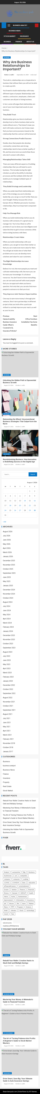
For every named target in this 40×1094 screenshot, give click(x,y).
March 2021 (7, 735)
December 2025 (9, 561)
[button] (9, 25)
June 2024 (7, 610)
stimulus (13, 910)
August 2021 (7, 714)
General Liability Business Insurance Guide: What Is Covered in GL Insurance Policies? (10, 323)
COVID (6, 883)
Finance (18, 42)
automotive (16, 872)
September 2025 (9, 573)
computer (16, 879)
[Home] (4, 25)
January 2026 (8, 556)
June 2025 (7, 577)
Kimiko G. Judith (9, 75)
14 (25, 501)
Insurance (24, 36)
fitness (6, 893)
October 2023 (8, 644)
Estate (6, 889)
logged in (15, 343)
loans (24, 903)
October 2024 (8, 598)
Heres (6, 896)
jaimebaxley (7, 923)
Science (28, 907)
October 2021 (8, 706)
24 (5, 510)
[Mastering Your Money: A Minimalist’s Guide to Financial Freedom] (20, 983)
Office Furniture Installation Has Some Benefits (29, 320)
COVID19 (15, 883)
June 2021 (7, 722)
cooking (25, 879)
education (32, 883)
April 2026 (7, 548)
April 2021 (7, 731)
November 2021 (9, 702)
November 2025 (9, 565)
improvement (8, 900)
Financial (31, 889)
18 (10, 505)
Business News (14, 31)
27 (20, 510)
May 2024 (6, 615)
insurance (30, 900)
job (5, 903)
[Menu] (9, 25)
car (16, 876)
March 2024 (7, 623)
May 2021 (6, 727)
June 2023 (7, 660)
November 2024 (9, 594)
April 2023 (7, 668)
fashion (14, 889)
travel (6, 914)
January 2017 (8, 751)
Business (7, 42)
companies (23, 876)
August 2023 (7, 652)
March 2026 (7, 552)
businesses (8, 876)
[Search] (33, 25)
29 (30, 510)
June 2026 (7, 540)
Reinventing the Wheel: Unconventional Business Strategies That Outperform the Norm (20, 421)
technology (30, 910)
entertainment (24, 886)
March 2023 (7, 673)
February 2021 (8, 739)
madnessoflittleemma (11, 926)
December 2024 (9, 590)
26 (15, 510)
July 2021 (6, 718)
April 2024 (7, 619)
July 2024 (6, 606)
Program (20, 907)
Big (24, 872)
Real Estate (7, 786)
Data (23, 883)
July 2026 (6, 536)
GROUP (23, 893)
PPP (12, 907)
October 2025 (8, 569)
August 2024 (7, 602)
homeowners (22, 896)
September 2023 (9, 648)
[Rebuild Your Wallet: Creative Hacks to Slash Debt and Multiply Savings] (20, 944)
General (14, 893)
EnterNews (22, 1091)
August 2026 (7, 532)
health (31, 893)
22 (30, 505)
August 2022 (7, 698)
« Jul (4, 522)
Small (5, 910)
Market (31, 903)
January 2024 (8, 631)
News (6, 907)
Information (20, 900)
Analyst (6, 872)
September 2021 (9, 710)
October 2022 (8, 689)
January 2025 (8, 586)
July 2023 (6, 656)
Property (6, 782)
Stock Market (9, 36)
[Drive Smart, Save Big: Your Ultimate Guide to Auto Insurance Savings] (20, 1062)
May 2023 (6, 664)
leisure (11, 903)
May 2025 (6, 581)
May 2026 (6, 544)
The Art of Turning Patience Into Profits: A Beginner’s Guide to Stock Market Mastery (19, 1040)
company (7, 879)
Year (12, 914)
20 (20, 505)
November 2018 (9, 743)
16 (35, 501)
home (13, 896)
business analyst (20, 25)
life (18, 903)
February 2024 (8, 627)
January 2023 (8, 681)
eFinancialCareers (10, 886)
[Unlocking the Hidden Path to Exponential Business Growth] (20, 364)
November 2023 (9, 639)
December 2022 (9, 685)
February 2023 (8, 677)
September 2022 (9, 693)
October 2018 (8, 747)
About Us (30, 42)
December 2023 (9, 635)
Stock (21, 910)
